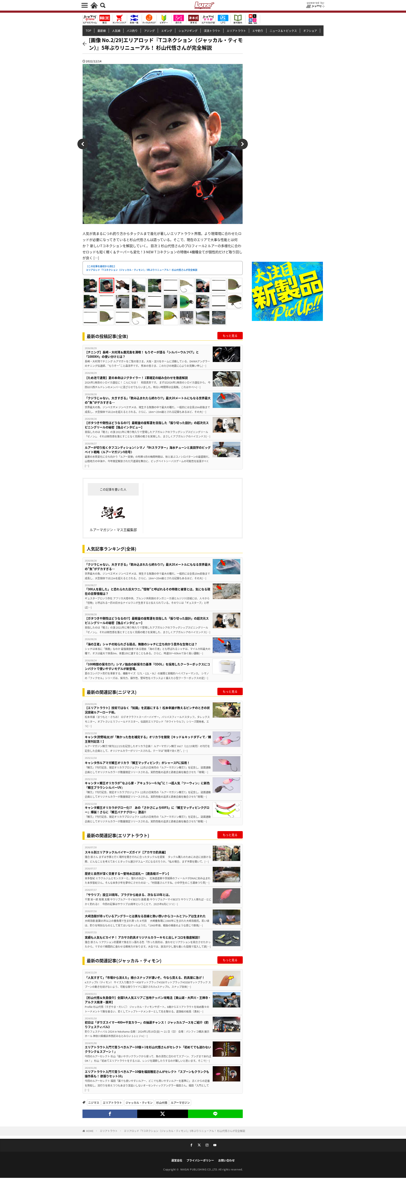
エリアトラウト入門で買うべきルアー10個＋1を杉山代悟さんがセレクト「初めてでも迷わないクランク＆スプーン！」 (148, 1049)
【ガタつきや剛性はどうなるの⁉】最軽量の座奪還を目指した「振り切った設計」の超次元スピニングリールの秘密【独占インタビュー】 (147, 425)
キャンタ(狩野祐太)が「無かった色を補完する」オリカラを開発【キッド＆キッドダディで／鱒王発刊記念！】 (148, 739)
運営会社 (176, 1160)
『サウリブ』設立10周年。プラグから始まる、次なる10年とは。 (128, 894)
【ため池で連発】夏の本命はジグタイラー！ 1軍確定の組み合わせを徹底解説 (136, 377)
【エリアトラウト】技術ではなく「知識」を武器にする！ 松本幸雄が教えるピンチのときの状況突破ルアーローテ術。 (147, 710)
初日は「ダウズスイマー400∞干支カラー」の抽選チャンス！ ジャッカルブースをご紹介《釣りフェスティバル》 (146, 1024)
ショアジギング (188, 31)
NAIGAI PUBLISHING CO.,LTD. (199, 1169)
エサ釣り (257, 31)
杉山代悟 (161, 1102)
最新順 (101, 31)
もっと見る (230, 335)
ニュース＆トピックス (283, 31)
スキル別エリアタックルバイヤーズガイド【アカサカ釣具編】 (126, 852)
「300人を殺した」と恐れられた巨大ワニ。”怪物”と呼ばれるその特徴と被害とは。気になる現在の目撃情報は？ (147, 591)
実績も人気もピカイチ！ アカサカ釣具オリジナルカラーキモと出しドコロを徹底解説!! (142, 937)
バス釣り (132, 31)
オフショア (310, 31)
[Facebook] (109, 1114)
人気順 (116, 31)
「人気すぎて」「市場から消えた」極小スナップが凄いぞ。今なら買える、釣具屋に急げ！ (145, 977)
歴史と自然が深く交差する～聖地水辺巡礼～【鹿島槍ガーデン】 (128, 873)
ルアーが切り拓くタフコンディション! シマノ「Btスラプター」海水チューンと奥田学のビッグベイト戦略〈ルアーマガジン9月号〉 (148, 449)
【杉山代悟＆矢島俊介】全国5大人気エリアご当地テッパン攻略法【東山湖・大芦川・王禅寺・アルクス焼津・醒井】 (148, 999)
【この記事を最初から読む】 (141, 267)
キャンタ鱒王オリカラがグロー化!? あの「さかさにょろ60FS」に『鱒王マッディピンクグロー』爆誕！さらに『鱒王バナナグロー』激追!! (147, 809)
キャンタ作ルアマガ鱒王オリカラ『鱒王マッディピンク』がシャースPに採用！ (137, 763)
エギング (166, 31)
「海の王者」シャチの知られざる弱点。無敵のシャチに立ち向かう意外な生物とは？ (141, 644)
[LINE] (215, 1114)
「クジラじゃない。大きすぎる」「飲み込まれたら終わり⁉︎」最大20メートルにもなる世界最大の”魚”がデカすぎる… (148, 400)
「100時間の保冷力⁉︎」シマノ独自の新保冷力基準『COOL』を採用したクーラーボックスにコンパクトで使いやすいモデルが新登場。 (147, 666)
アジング (149, 31)
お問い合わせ (226, 1160)
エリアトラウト (236, 31)
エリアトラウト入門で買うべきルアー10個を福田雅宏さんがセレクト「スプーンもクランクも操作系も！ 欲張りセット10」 (147, 1073)
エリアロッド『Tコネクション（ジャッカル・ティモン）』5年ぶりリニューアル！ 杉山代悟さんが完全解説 (184, 1131)
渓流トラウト (212, 31)
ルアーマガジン (180, 1102)
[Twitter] (162, 1114)
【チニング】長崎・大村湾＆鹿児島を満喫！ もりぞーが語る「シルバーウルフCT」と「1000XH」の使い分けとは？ (142, 354)
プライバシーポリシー (200, 1160)
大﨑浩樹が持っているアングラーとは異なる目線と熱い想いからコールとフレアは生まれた (145, 916)
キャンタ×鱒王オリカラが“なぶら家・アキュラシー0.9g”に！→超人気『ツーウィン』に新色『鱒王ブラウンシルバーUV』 (147, 785)
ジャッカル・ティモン (139, 1102)
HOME (89, 1131)
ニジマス (93, 1102)
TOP (88, 31)
